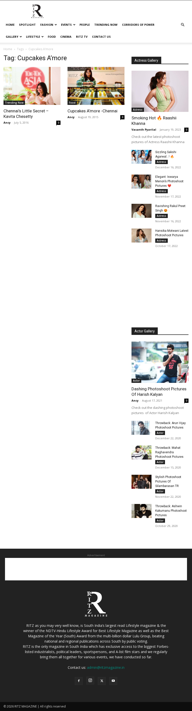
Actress (137, 109)
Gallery (12, 36)
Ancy (7, 122)
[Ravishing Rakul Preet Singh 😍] (142, 211)
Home (10, 24)
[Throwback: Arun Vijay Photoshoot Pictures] (142, 428)
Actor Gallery (144, 331)
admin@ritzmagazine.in (105, 667)
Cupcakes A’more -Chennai (93, 110)
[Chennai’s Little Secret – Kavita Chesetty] (32, 86)
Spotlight (27, 24)
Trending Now (106, 24)
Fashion (46, 24)
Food (52, 36)
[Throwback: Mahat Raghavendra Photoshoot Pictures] (142, 453)
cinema (66, 36)
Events (66, 24)
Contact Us (101, 36)
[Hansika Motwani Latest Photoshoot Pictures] (142, 235)
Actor (136, 380)
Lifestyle (33, 36)
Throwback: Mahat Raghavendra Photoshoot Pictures (169, 452)
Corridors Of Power (138, 24)
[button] (182, 24)
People (85, 24)
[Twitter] (102, 681)
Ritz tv (82, 36)
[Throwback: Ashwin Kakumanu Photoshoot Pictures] (142, 511)
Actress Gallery (146, 60)
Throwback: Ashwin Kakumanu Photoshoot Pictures (171, 510)
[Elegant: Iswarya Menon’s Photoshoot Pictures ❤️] (142, 182)
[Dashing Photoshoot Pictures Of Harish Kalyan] (160, 362)
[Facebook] (79, 681)
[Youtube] (113, 681)
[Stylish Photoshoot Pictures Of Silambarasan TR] (142, 482)
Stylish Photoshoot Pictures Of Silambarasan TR (168, 481)
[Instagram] (90, 681)
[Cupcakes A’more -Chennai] (96, 86)
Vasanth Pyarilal (144, 129)
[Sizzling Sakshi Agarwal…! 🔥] (142, 157)
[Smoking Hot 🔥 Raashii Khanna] (160, 91)
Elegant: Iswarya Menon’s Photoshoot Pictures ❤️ (169, 181)
